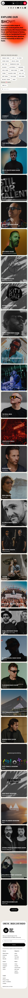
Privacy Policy (6, 979)
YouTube (16, 965)
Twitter (4, 967)
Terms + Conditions (7, 981)
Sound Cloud (17, 967)
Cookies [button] (4, 983)
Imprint (4, 978)
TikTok (4, 969)
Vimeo (16, 964)
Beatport (16, 972)
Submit (14, 944)
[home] (3, 3)
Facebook (5, 964)
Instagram (5, 965)
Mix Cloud (17, 969)
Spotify (16, 971)
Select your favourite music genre (9, 55)
